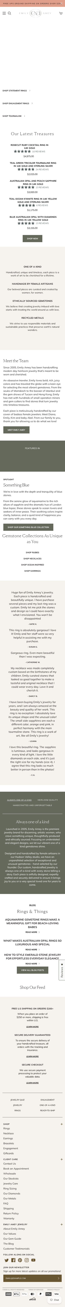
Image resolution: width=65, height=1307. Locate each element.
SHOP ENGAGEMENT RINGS (16, 103)
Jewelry (17, 1105)
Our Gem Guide (12, 1238)
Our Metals (9, 1198)
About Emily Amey (14, 1228)
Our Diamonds (11, 1193)
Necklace (8, 1133)
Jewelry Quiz (17, 1100)
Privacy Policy (53, 1290)
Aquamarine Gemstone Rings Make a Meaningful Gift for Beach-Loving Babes (32, 923)
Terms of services (35, 1290)
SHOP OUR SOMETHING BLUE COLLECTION (28, 527)
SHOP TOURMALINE (12, 116)
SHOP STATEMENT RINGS (14, 90)
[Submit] (61, 1278)
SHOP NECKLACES (33, 558)
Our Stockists (10, 1178)
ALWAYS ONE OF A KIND (19, 800)
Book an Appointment (16, 1168)
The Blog (8, 1243)
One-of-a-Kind (47, 1105)
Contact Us (9, 1163)
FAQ (5, 1203)
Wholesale (9, 1173)
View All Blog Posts (32, 970)
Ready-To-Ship (47, 1110)
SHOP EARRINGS (32, 571)
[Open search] (9, 13)
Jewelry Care (10, 1183)
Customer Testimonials (16, 1248)
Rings (17, 1110)
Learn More (32, 1027)
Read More (31, 932)
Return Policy (11, 1213)
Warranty (8, 1218)
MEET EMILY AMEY (16, 430)
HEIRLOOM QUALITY (48, 800)
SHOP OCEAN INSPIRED (32, 564)
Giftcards (8, 1153)
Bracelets (8, 1143)
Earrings (8, 1138)
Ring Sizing (9, 1188)
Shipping (8, 1208)
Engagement (47, 1100)
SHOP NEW (32, 238)
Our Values (9, 1233)
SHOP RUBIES (32, 552)
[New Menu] (4, 13)
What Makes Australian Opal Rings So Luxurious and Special (32, 942)
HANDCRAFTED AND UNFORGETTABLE (32, 805)
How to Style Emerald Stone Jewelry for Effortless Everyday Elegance (32, 956)
